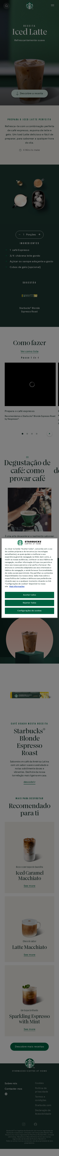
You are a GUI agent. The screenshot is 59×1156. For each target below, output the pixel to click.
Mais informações (16, 587)
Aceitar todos (29, 595)
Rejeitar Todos (29, 603)
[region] (29, 578)
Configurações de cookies (29, 611)
